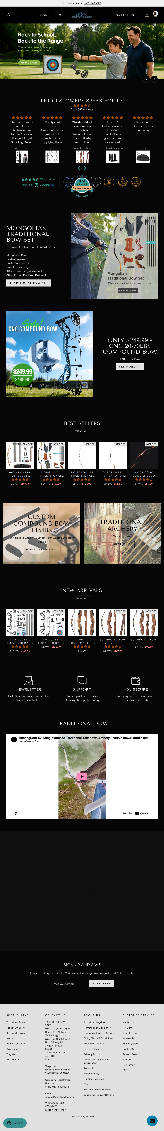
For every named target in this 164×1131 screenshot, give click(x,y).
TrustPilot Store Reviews (97, 1089)
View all (82, 431)
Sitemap (88, 1084)
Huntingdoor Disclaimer (97, 1027)
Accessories (13, 1059)
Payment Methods (94, 1043)
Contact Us (124, 15)
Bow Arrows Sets (15, 1043)
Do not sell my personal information (97, 1061)
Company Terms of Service (99, 1032)
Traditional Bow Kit (29, 282)
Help (104, 15)
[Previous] (146, 79)
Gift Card (128, 1059)
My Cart (127, 1027)
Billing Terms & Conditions (98, 1038)
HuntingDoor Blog (94, 1078)
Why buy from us (132, 1043)
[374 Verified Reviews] (82, 199)
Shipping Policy (92, 1048)
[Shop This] (122, 533)
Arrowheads (13, 1048)
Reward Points (131, 1054)
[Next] (154, 79)
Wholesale (128, 1038)
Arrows (10, 1038)
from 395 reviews (81, 109)
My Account (129, 1022)
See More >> (129, 366)
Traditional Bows (15, 1022)
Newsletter (129, 1064)
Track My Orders (132, 1032)
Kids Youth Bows (15, 1032)
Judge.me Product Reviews (99, 1094)
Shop (59, 15)
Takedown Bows (15, 1027)
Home (45, 15)
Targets (10, 1054)
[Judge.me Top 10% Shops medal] (123, 182)
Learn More (28, 869)
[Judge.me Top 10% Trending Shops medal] (136, 182)
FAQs (126, 1070)
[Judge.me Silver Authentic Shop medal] (95, 182)
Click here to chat (56, 1109)
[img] (82, 105)
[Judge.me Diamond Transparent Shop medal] (68, 182)
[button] (79, 168)
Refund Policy (91, 1073)
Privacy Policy (92, 1054)
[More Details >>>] (41, 533)
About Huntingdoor (95, 1022)
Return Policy (91, 1068)
